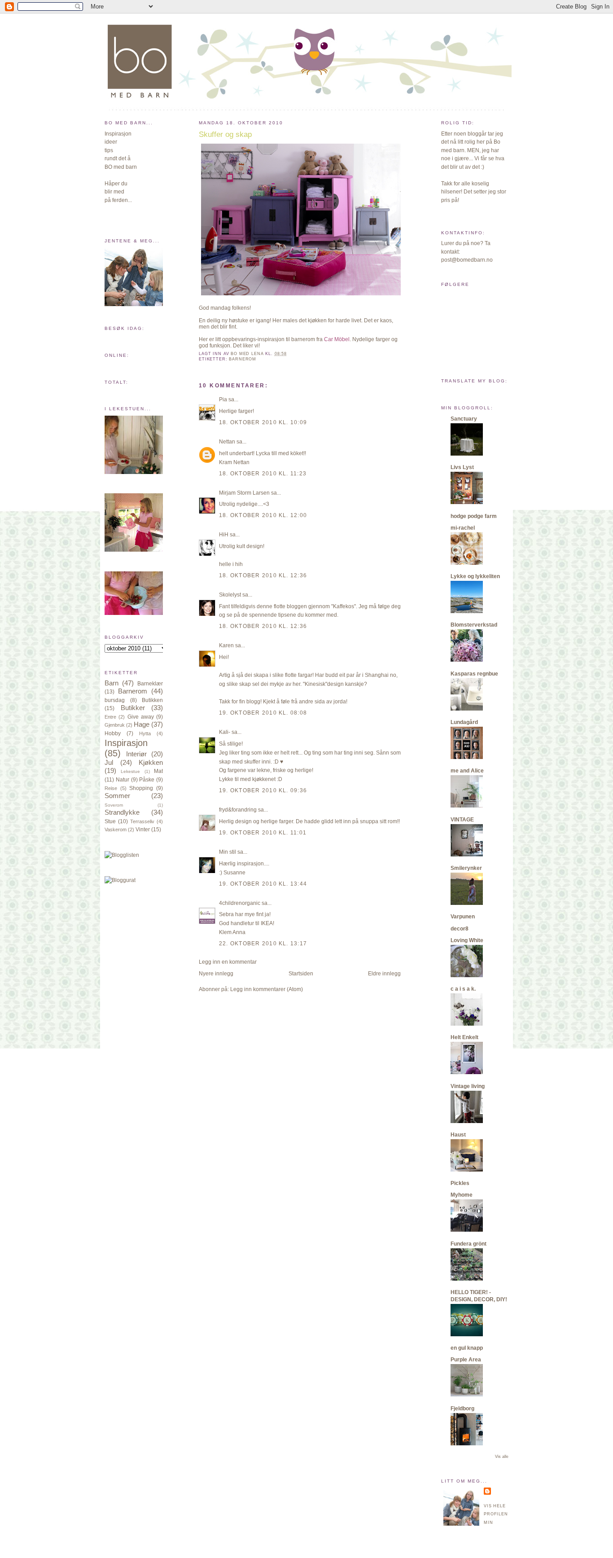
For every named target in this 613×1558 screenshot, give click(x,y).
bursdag (115, 700)
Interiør (136, 754)
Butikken (152, 700)
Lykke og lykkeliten (475, 576)
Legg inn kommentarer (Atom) (266, 989)
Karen (226, 645)
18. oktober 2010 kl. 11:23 (262, 473)
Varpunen (463, 916)
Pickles (460, 1183)
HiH (223, 534)
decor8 (460, 929)
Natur (122, 780)
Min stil (227, 852)
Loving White (467, 940)
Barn (111, 683)
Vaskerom (116, 829)
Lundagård (464, 722)
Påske (146, 780)
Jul (109, 762)
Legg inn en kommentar (228, 962)
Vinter (143, 829)
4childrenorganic (239, 903)
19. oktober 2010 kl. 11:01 (262, 832)
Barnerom (132, 691)
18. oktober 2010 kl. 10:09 (263, 422)
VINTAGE (462, 819)
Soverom (114, 805)
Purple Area (466, 1359)
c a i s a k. (463, 989)
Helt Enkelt (464, 1037)
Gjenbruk (115, 725)
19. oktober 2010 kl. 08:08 (263, 713)
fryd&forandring (238, 810)
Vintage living (468, 1086)
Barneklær (150, 683)
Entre (110, 717)
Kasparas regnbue (474, 674)
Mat (158, 771)
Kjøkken (151, 762)
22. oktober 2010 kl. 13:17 (263, 943)
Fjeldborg (462, 1408)
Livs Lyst (462, 467)
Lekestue (130, 771)
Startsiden (301, 973)
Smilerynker (466, 868)
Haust (458, 1135)
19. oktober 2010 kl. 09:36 (263, 790)
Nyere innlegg (216, 973)
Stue (110, 821)
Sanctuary (464, 419)
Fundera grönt (468, 1244)
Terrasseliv (142, 821)
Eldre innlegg (384, 973)
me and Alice (467, 771)
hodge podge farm (474, 516)
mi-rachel (463, 528)
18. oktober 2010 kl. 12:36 (263, 575)
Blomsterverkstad (474, 625)
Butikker (133, 707)
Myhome (462, 1195)
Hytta (145, 733)
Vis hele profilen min (496, 1514)
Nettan (227, 442)
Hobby (113, 733)
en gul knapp (467, 1348)
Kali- (224, 732)
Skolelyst (230, 595)
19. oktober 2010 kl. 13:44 (263, 884)
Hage (141, 724)
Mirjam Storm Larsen (244, 493)
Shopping (141, 788)
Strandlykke (122, 812)
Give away (140, 717)
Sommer (117, 795)
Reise (111, 788)
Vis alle (501, 1456)
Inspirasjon (126, 743)
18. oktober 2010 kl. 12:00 (263, 515)
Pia (223, 399)
